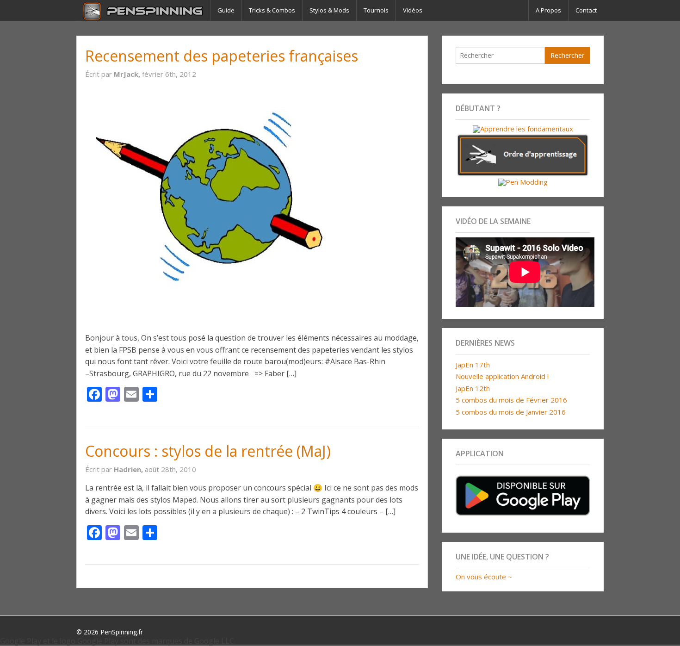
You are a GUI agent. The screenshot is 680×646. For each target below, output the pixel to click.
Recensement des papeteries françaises (221, 56)
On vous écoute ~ (484, 576)
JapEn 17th (473, 364)
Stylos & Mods (329, 10)
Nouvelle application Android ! (502, 376)
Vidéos (412, 10)
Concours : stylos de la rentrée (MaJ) (208, 451)
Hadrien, (129, 469)
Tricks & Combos (272, 10)
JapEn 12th (473, 388)
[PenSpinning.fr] (143, 10)
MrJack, (128, 74)
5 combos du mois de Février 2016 (511, 399)
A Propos (548, 10)
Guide (226, 10)
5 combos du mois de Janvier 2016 (511, 411)
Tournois (376, 10)
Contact (586, 10)
